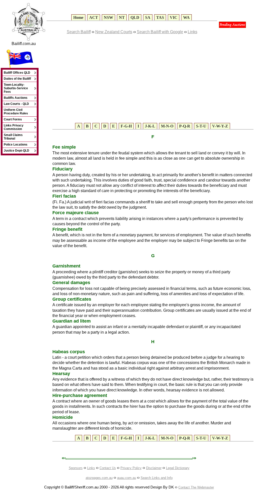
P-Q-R (184, 126)
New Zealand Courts (113, 32)
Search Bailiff (79, 32)
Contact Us (108, 468)
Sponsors (76, 468)
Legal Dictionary (177, 468)
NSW (108, 17)
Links (192, 32)
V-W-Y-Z (220, 126)
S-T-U (201, 126)
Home (78, 17)
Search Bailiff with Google (160, 32)
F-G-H (126, 126)
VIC (173, 17)
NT (122, 17)
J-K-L (150, 126)
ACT (93, 17)
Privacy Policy (131, 468)
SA (147, 17)
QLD (135, 17)
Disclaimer (154, 468)
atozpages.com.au (99, 478)
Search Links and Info (157, 478)
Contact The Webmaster (196, 487)
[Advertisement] (110, 83)
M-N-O (167, 126)
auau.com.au (126, 478)
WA (186, 17)
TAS (160, 17)
